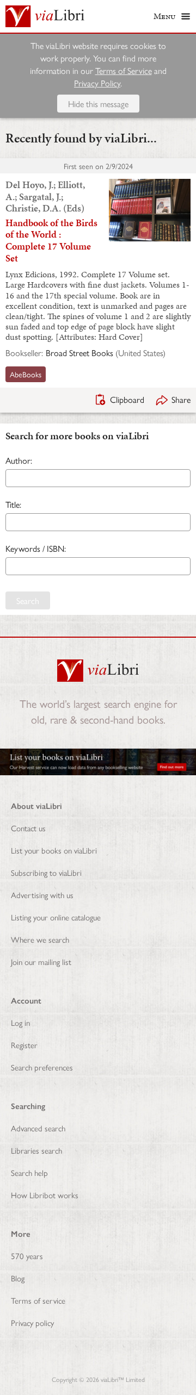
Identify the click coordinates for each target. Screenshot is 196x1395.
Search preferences (42, 1067)
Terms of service (38, 1300)
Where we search (40, 939)
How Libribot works (44, 1194)
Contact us (28, 827)
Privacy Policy (97, 83)
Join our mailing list (41, 961)
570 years (27, 1255)
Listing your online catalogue (56, 917)
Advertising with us (42, 894)
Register (24, 1044)
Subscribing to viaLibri (46, 872)
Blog (17, 1278)
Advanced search (38, 1128)
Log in (20, 1022)
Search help (29, 1172)
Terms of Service (123, 70)
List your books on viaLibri (54, 850)
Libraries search (36, 1150)
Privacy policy (32, 1322)
